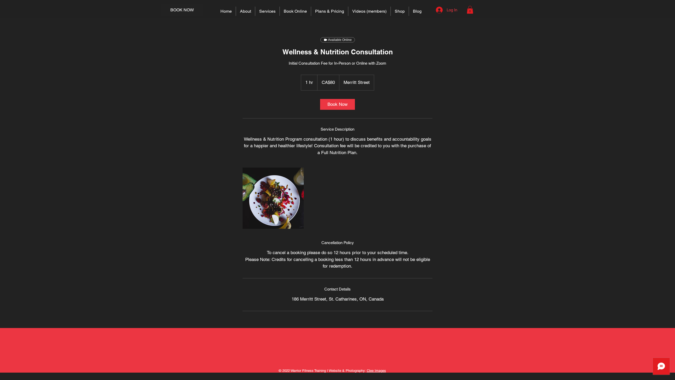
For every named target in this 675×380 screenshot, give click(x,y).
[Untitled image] (273, 198)
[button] (470, 10)
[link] (337, 104)
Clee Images (376, 371)
